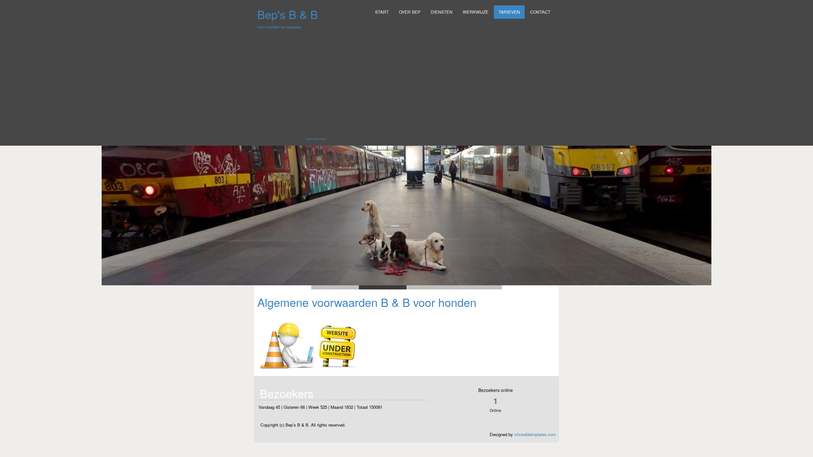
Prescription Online (316, 139)
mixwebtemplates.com (535, 434)
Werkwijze (475, 12)
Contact (540, 12)
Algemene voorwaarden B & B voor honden (366, 302)
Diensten (442, 12)
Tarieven (509, 12)
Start (382, 12)
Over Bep (409, 12)
